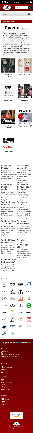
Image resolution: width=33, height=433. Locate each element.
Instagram (6, 404)
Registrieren (6, 372)
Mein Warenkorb (7, 367)
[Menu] (2, 2)
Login (4, 369)
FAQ (4, 387)
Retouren (5, 380)
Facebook (6, 399)
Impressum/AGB (7, 382)
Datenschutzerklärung (9, 389)
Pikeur (4, 21)
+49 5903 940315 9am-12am (11, 354)
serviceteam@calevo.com (10, 356)
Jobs (4, 384)
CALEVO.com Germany (9, 352)
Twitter (6, 402)
